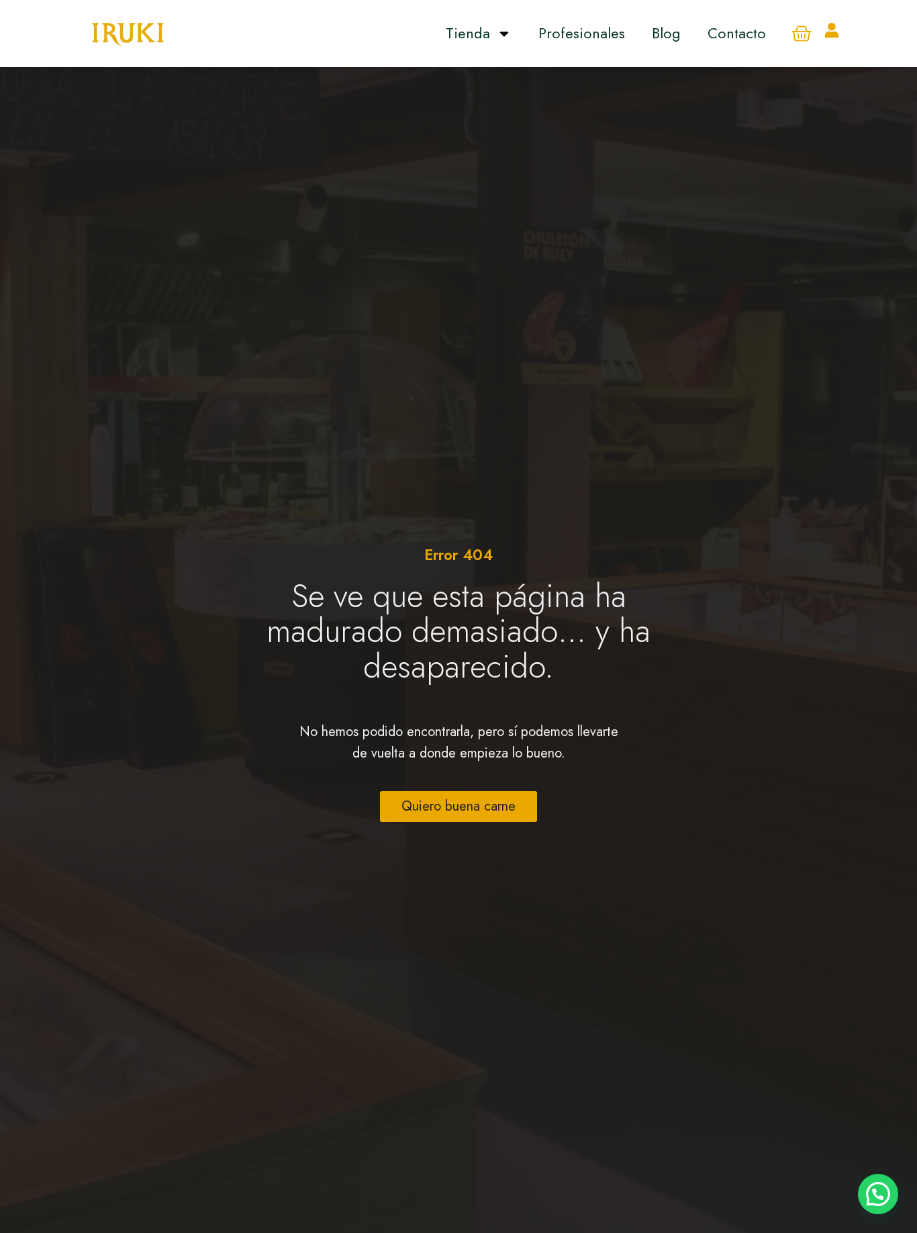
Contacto (737, 33)
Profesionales (581, 33)
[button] (878, 1194)
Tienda (468, 33)
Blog (666, 33)
